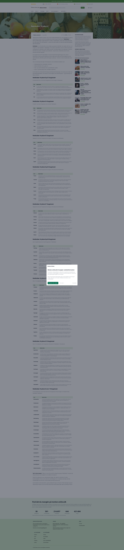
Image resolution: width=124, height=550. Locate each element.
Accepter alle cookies (53, 283)
